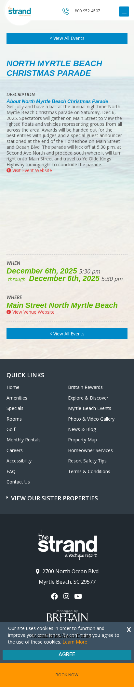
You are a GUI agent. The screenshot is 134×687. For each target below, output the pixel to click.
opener (124, 11)
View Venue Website (33, 312)
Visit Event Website (31, 170)
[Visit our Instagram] (67, 596)
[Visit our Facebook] (55, 596)
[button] (68, 495)
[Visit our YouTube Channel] (79, 596)
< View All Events (67, 38)
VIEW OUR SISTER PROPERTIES (54, 498)
